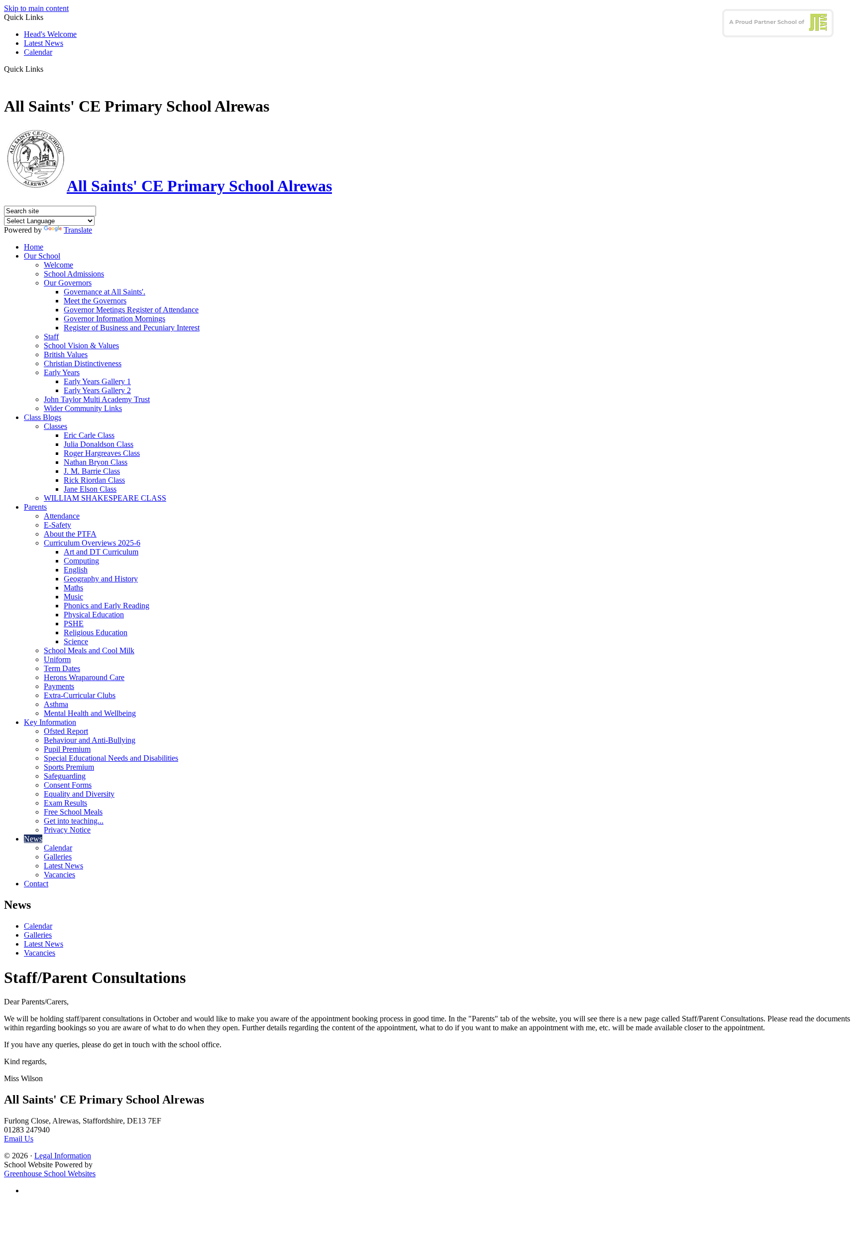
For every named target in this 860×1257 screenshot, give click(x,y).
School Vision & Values (81, 345)
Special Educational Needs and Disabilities (111, 758)
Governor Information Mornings (114, 318)
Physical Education (94, 614)
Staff (51, 336)
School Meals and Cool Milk (89, 650)
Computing (81, 561)
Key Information (50, 722)
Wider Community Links (83, 408)
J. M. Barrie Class (92, 471)
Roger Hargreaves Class (102, 453)
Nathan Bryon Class (95, 462)
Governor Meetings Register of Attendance (131, 309)
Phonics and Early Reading (106, 605)
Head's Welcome (50, 34)
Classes (55, 426)
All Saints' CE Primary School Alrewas (199, 186)
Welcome (58, 265)
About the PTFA (70, 534)
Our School (42, 256)
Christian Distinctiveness (82, 363)
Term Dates (62, 668)
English (76, 569)
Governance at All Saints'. (104, 291)
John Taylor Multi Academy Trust (97, 399)
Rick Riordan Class (94, 480)
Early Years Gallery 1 (97, 381)
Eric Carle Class (89, 435)
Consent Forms (68, 785)
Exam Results (65, 803)
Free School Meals (73, 812)
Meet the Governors (95, 300)
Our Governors (68, 283)
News (33, 839)
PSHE (74, 623)
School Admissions (74, 274)
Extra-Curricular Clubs (79, 695)
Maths (73, 587)
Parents (35, 507)
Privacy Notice (67, 830)
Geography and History (101, 578)
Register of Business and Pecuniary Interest (132, 327)
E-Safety (57, 525)
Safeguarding (65, 776)
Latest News (43, 43)
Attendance (62, 516)
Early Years (62, 372)
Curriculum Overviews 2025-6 (92, 543)
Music (73, 596)
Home (33, 247)
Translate (78, 230)
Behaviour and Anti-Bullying (89, 740)
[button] (47, 69)
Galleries (58, 856)
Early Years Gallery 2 (97, 390)
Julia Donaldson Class (98, 444)
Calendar (38, 52)
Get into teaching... (74, 821)
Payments (59, 686)
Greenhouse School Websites (50, 1173)
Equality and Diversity (79, 794)
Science (76, 641)
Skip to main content (36, 8)
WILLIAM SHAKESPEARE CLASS (105, 498)
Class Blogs (42, 417)
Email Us (18, 1138)
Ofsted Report (66, 731)
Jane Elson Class (90, 489)
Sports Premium (69, 767)
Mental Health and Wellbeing (90, 713)
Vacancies (59, 874)
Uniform (57, 659)
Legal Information (62, 1155)
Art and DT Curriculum (101, 552)
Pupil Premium (67, 749)
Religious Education (95, 632)
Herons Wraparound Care (84, 677)
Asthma (56, 704)
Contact (36, 883)
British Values (66, 354)
